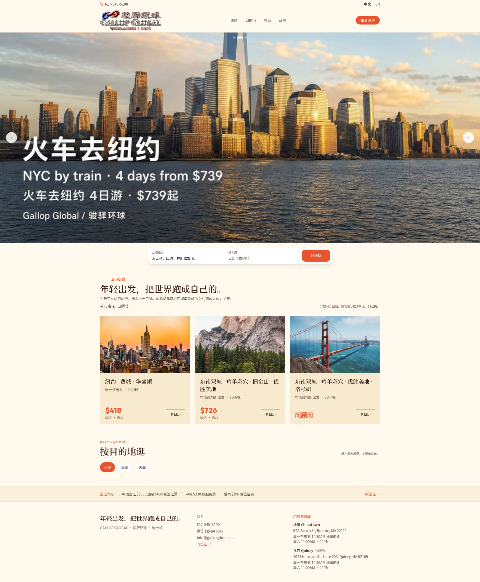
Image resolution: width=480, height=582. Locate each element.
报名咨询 (368, 20)
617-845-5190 (208, 524)
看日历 (175, 414)
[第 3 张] (246, 38)
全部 (107, 467)
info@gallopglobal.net (216, 537)
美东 (124, 467)
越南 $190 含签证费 (239, 493)
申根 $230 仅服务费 (201, 493)
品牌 (282, 20)
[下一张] (468, 137)
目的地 (251, 20)
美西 (142, 467)
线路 (234, 20)
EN (377, 4)
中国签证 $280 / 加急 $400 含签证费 (150, 493)
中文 (367, 4)
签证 (267, 20)
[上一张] (11, 137)
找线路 (316, 255)
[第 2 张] (240, 38)
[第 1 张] (234, 38)
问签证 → (372, 493)
